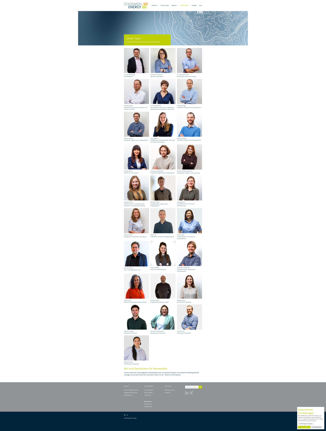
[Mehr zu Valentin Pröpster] (136, 317)
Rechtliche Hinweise (170, 390)
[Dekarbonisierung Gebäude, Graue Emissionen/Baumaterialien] (162, 124)
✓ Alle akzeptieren (304, 427)
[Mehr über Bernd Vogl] (136, 60)
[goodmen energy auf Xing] (191, 392)
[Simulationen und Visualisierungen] (136, 156)
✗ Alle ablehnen (316, 427)
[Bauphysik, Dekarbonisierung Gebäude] (136, 220)
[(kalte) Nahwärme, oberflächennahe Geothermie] (189, 60)
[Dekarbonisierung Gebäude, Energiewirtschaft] (162, 156)
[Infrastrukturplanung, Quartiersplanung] (189, 157)
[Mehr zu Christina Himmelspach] (162, 317)
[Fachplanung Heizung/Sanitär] (136, 253)
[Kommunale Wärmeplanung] (189, 187)
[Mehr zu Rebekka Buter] (189, 286)
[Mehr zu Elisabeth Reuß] (136, 347)
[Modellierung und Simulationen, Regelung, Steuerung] (189, 220)
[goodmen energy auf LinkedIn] (186, 392)
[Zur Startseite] (136, 5)
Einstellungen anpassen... (306, 423)
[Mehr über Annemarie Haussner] (162, 60)
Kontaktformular (128, 395)
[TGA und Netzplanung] (162, 220)
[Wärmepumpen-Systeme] (162, 187)
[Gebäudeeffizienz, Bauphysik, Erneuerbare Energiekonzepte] (136, 187)
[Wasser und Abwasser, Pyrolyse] (136, 91)
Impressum (167, 392)
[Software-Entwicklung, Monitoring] (189, 91)
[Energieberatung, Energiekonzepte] (136, 124)
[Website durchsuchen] (200, 387)
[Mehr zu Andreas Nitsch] (162, 286)
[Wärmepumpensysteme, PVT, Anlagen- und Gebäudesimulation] (162, 91)
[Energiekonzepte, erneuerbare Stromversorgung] (189, 124)
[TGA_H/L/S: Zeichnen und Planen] (162, 253)
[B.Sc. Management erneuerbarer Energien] (189, 253)
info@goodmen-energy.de (130, 392)
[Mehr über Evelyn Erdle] (136, 286)
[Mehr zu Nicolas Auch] (189, 317)
